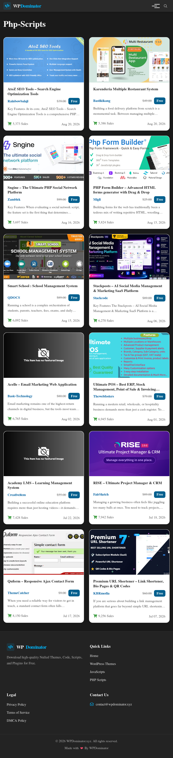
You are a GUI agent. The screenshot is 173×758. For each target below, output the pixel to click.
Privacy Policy (16, 704)
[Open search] (165, 6)
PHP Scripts (98, 679)
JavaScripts (97, 671)
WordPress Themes (103, 663)
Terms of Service (18, 712)
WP (27, 5)
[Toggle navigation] (154, 6)
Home (94, 655)
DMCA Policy (16, 720)
